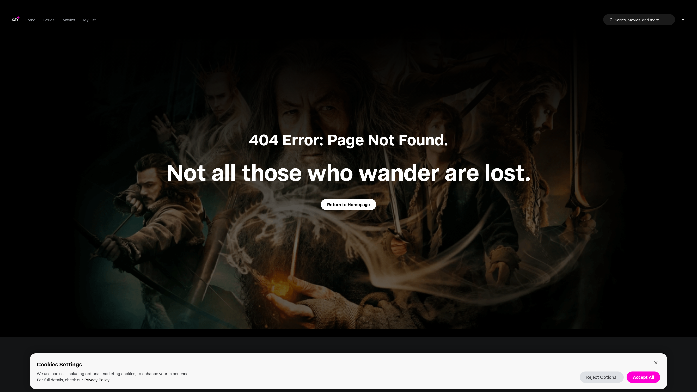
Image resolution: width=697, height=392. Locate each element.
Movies (68, 20)
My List (89, 20)
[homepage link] (16, 19)
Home (30, 20)
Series (48, 20)
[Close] (656, 363)
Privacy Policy (96, 380)
